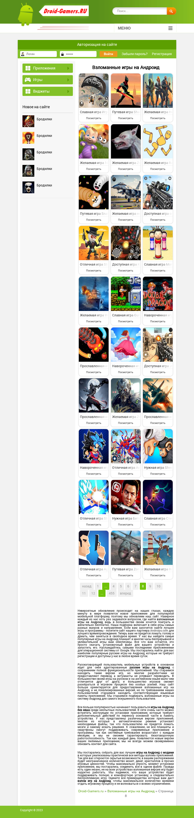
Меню (124, 28)
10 (158, 586)
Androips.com (159, 630)
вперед (125, 593)
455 (112, 593)
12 (93, 593)
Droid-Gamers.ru (91, 791)
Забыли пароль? (135, 54)
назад (87, 586)
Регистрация (162, 54)
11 (84, 593)
